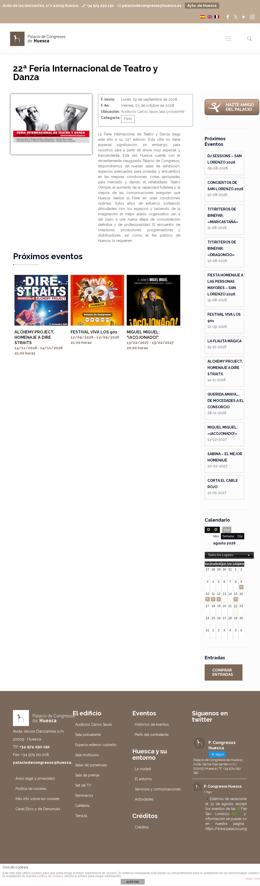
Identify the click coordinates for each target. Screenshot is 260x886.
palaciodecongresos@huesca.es (151, 6)
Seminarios (84, 795)
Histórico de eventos (152, 724)
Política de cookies (30, 789)
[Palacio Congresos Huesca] (38, 38)
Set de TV (83, 785)
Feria (128, 119)
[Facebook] (227, 17)
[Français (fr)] (217, 16)
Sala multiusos (87, 755)
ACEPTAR (132, 881)
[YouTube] (243, 17)
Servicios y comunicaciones (158, 789)
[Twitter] (236, 17)
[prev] (208, 530)
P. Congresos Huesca (222, 786)
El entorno (143, 779)
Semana (228, 536)
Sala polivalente (171, 112)
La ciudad (143, 769)
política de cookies (50, 876)
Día (240, 536)
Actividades (144, 799)
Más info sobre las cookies (37, 799)
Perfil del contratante (152, 735)
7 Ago (208, 792)
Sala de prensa (87, 775)
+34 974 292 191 (100, 6)
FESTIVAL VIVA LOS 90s (94, 332)
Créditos (142, 827)
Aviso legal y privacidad (35, 778)
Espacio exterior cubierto (95, 745)
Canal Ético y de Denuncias (37, 809)
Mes (216, 536)
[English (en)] (209, 16)
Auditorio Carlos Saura (139, 112)
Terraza (81, 816)
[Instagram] (252, 17)
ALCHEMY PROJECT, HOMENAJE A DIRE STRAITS (34, 337)
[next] (216, 530)
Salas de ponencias (91, 765)
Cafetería (82, 806)
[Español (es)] (202, 16)
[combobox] (229, 555)
